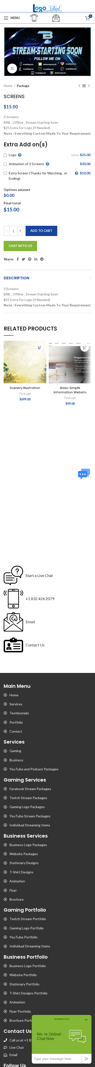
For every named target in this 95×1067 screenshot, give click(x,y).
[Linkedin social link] (36, 259)
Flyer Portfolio (20, 1011)
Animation (17, 881)
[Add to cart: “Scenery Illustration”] (39, 347)
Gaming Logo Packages (27, 807)
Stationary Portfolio (24, 984)
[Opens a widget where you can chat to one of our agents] (61, 1039)
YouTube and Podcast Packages (34, 769)
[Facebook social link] (17, 259)
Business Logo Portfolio (28, 966)
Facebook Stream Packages (30, 789)
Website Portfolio (23, 975)
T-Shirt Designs (21, 872)
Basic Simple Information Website (70, 390)
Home (8, 86)
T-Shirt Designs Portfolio (29, 993)
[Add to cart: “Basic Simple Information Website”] (84, 347)
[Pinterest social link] (30, 259)
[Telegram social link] (42, 259)
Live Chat (17, 1047)
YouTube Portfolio (24, 937)
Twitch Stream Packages (28, 798)
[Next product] (88, 86)
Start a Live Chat (39, 575)
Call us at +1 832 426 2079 (30, 1040)
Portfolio (16, 722)
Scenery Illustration (25, 388)
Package (23, 86)
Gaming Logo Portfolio (27, 928)
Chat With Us (20, 246)
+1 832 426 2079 (40, 598)
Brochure (17, 899)
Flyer (13, 890)
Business (16, 760)
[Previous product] (79, 86)
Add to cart (41, 231)
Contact (16, 731)
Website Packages (24, 854)
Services (16, 704)
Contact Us (35, 644)
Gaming (15, 751)
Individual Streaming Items (30, 825)
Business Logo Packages (28, 845)
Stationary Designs (24, 863)
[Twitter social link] (23, 259)
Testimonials (19, 713)
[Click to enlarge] (12, 68)
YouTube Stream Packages (30, 816)
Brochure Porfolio (23, 1020)
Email (30, 621)
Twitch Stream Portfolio (28, 919)
